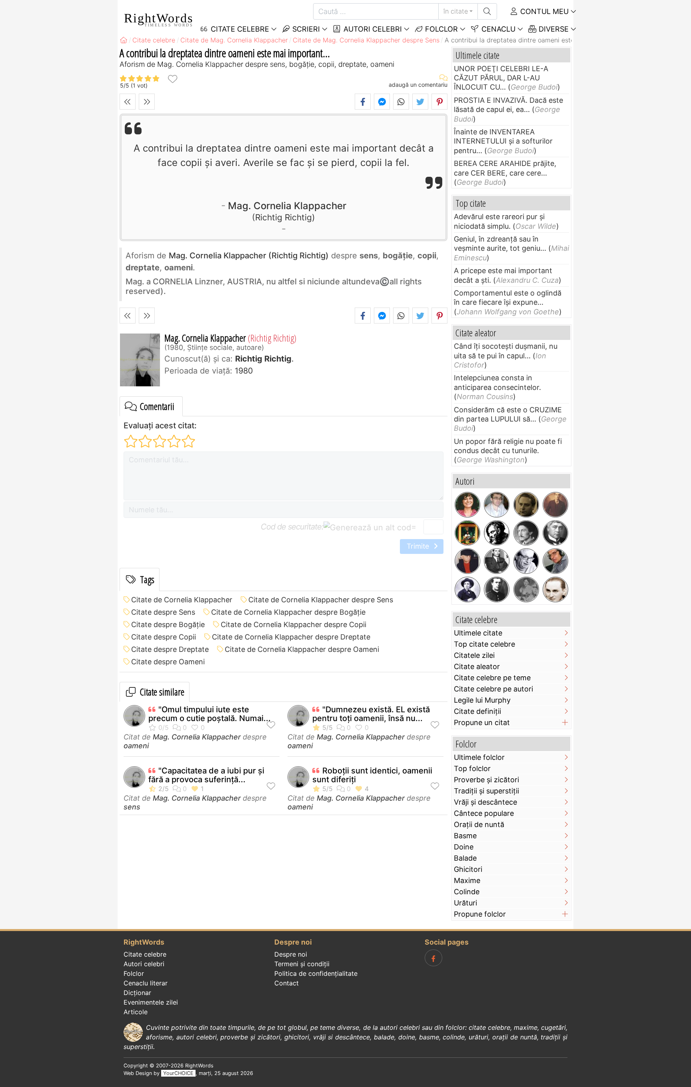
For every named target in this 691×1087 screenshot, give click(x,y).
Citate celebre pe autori (493, 689)
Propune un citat (482, 722)
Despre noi (290, 954)
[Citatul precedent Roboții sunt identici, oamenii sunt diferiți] (128, 102)
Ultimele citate (478, 633)
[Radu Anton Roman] (467, 533)
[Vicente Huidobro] (555, 504)
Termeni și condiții (302, 964)
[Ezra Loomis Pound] (526, 533)
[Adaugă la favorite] (172, 78)
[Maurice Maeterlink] (555, 533)
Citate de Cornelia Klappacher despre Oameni (302, 649)
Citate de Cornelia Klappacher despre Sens (320, 599)
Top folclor (472, 768)
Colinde (466, 891)
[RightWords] (124, 40)
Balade (465, 858)
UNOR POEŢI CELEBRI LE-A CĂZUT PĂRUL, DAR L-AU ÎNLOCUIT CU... (501, 78)
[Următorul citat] (147, 102)
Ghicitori (468, 869)
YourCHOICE (178, 1073)
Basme (465, 835)
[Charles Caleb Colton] (496, 533)
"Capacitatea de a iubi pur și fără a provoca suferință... (206, 775)
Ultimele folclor (479, 757)
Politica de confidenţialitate (315, 973)
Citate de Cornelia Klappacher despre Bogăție (288, 612)
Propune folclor (480, 914)
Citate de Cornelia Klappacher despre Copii (293, 624)
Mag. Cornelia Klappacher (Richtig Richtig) (249, 255)
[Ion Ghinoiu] (555, 561)
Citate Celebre (239, 29)
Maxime (467, 880)
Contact (286, 983)
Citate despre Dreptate (170, 649)
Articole (136, 1012)
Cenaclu (497, 29)
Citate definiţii (477, 711)
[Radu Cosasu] (526, 561)
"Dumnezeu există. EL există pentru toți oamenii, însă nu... (371, 714)
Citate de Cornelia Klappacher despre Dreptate (291, 637)
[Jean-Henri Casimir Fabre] (467, 589)
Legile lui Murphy (482, 700)
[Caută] (487, 11)
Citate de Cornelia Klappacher (181, 599)
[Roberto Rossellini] (496, 561)
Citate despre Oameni (168, 661)
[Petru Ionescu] (467, 561)
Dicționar (137, 993)
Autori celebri (372, 29)
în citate (455, 11)
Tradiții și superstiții (486, 791)
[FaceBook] (433, 957)
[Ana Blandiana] (467, 504)
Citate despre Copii (163, 637)
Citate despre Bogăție (168, 624)
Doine (463, 847)
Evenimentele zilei (151, 1002)
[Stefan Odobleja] (496, 589)
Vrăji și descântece (485, 802)
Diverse (553, 29)
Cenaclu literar (146, 983)
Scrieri (305, 29)
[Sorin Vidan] (496, 504)
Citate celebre (145, 954)
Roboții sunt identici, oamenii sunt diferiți (372, 775)
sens (132, 807)
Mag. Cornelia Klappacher (287, 211)
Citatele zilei (474, 655)
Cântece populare (484, 813)
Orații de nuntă (479, 824)
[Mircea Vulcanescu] (526, 504)
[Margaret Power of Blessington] (526, 589)
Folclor (440, 29)
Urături (465, 903)
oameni (136, 745)
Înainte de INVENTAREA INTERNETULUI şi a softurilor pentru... (503, 141)
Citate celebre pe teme (492, 677)
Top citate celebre (484, 644)
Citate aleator (477, 666)
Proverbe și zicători (486, 779)
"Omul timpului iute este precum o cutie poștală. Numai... (209, 714)
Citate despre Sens (163, 612)
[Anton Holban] (555, 589)
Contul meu (543, 11)
